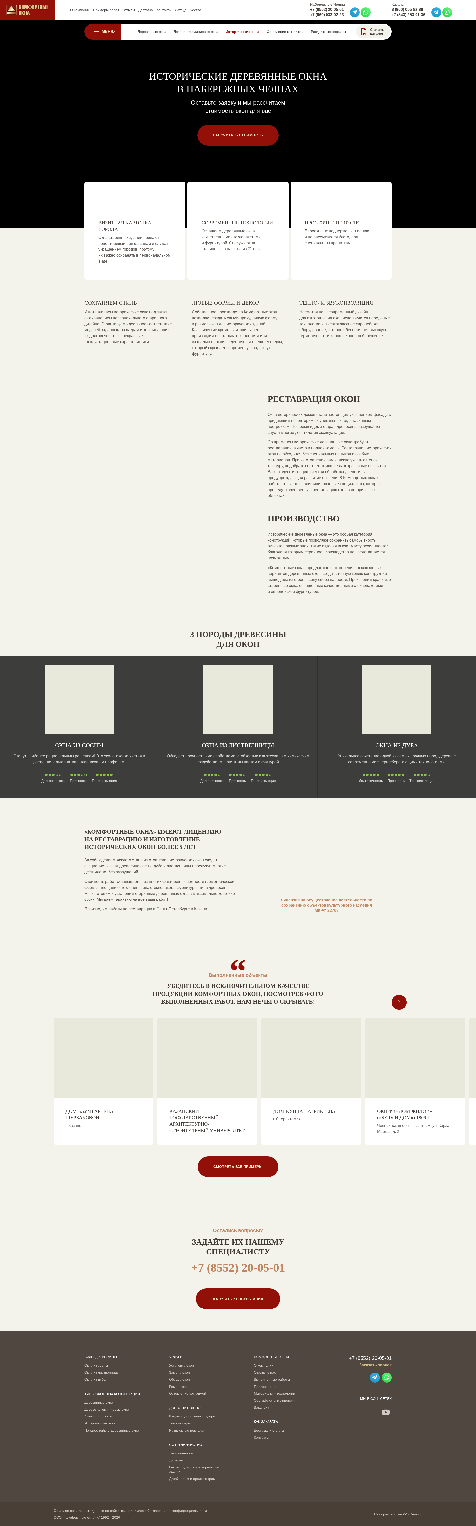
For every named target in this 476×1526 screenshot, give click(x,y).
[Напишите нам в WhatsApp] (366, 12)
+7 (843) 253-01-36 (408, 15)
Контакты (261, 1437)
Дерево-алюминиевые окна (106, 1409)
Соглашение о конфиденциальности (177, 1511)
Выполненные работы (272, 1379)
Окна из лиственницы (238, 745)
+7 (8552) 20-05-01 (327, 9)
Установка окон (181, 1365)
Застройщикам (181, 1453)
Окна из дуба (396, 745)
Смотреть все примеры (238, 1167)
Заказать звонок (375, 1365)
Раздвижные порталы (186, 1430)
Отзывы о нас (265, 1372)
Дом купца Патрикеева (304, 1111)
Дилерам (176, 1460)
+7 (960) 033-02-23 (327, 15)
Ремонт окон (179, 1387)
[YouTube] (386, 1412)
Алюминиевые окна (100, 1416)
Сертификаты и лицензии (275, 1400)
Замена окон (179, 1372)
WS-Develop (412, 1514)
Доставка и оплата (269, 1430)
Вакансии (261, 1407)
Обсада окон (179, 1379)
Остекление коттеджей (187, 1393)
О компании (263, 1365)
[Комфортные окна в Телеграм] (355, 12)
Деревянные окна (98, 1402)
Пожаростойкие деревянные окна (111, 1430)
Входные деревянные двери (192, 1416)
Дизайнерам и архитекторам (192, 1479)
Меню (108, 31)
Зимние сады (180, 1423)
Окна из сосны (79, 745)
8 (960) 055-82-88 (407, 9)
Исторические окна (99, 1423)
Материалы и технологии (274, 1393)
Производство (265, 1387)
